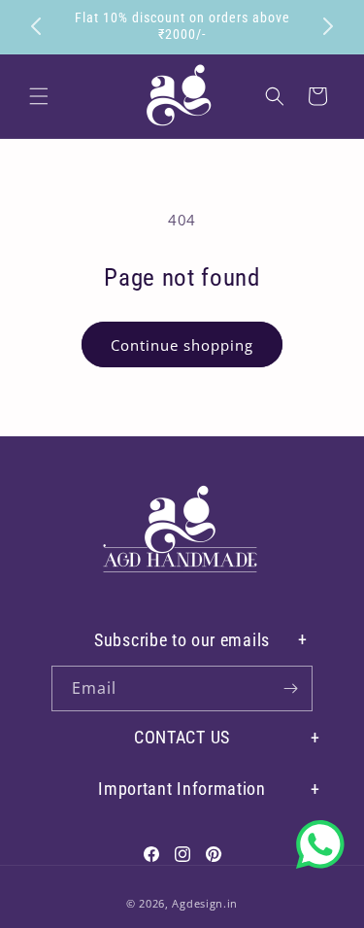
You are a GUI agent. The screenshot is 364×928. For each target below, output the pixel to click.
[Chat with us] (320, 844)
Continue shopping (182, 345)
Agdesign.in (205, 903)
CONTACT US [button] (182, 737)
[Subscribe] (290, 688)
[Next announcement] (328, 26)
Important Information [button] (182, 788)
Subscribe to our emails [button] (182, 640)
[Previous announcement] (36, 26)
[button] (38, 96)
